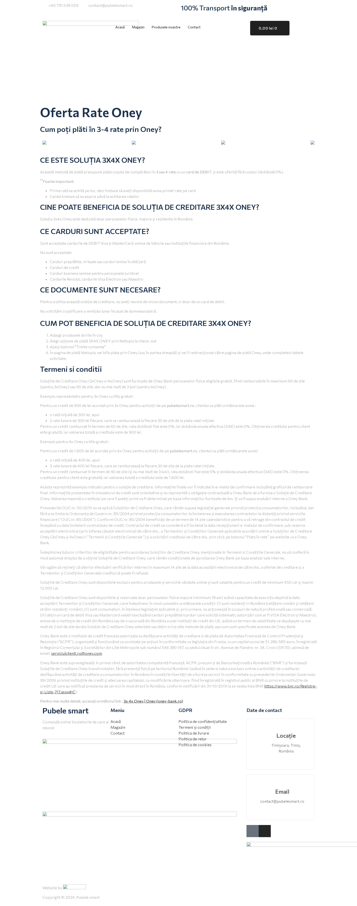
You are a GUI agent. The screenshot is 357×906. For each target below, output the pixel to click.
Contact (194, 27)
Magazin (138, 27)
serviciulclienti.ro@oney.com (76, 653)
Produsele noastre (166, 27)
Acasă (120, 27)
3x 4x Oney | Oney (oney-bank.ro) (153, 701)
